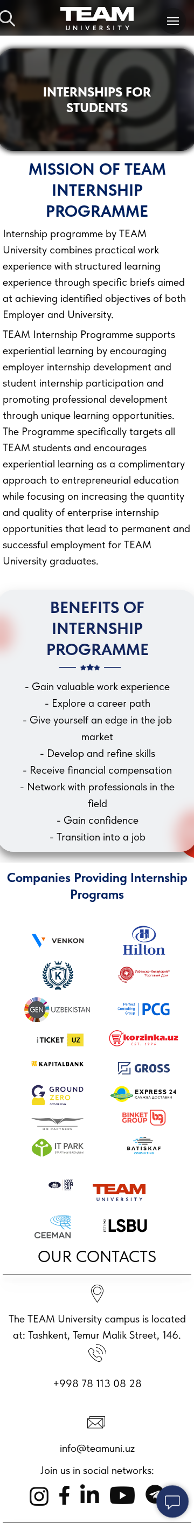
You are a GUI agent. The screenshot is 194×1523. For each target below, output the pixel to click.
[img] (97, 18)
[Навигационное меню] (173, 21)
